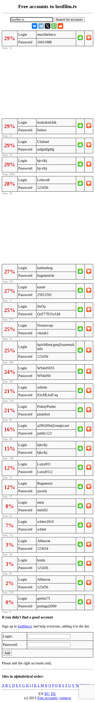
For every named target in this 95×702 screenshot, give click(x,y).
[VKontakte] (34, 26)
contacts (65, 698)
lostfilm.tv (25, 626)
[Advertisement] (47, 83)
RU (47, 694)
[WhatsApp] (54, 26)
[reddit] (60, 26)
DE (53, 694)
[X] (47, 26)
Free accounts (47, 698)
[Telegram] (41, 26)
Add (7, 653)
